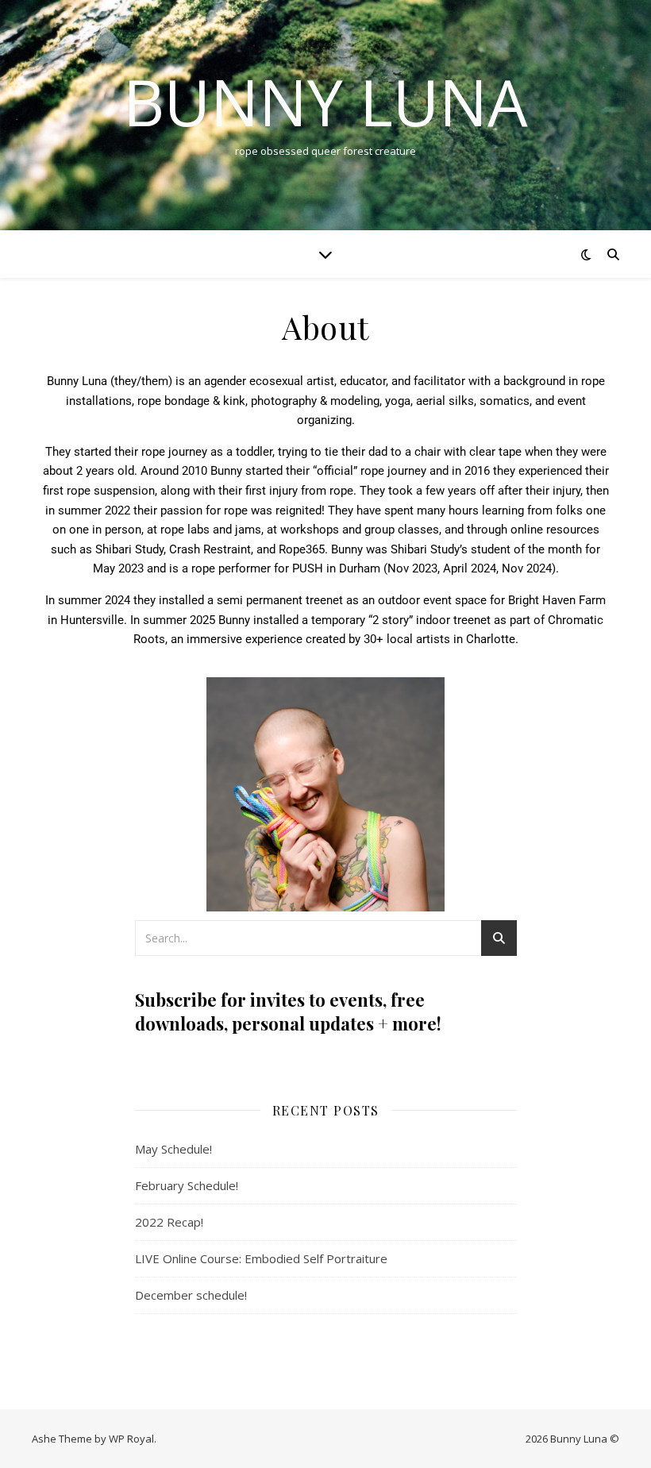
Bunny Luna (325, 101)
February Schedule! (186, 1185)
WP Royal (131, 1438)
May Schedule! (173, 1149)
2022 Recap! (169, 1222)
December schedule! (191, 1295)
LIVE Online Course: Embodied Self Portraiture (261, 1258)
